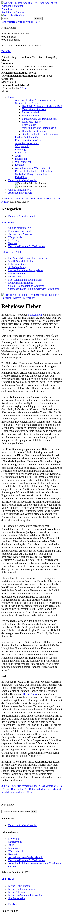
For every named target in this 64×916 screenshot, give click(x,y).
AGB (18, 155)
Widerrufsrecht (23, 161)
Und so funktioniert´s (26, 137)
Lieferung (20, 149)
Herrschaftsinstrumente (34, 130)
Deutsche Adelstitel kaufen (22, 180)
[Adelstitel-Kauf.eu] (12, 15)
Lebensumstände (31, 112)
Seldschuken (35, 314)
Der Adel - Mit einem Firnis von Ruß (42, 106)
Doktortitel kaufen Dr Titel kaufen (33, 171)
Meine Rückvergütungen (21, 889)
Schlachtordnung (31, 115)
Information (7, 222)
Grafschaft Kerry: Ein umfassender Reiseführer (33, 288)
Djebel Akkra (30, 694)
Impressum (21, 158)
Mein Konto (8, 879)
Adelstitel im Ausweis (27, 143)
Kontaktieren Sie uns (12, 12)
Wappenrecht (22, 146)
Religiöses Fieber (31, 121)
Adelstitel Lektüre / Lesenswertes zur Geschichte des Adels (35, 102)
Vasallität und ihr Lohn (34, 109)
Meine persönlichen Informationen (26, 895)
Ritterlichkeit (29, 124)
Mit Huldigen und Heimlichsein (39, 127)
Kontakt (19, 164)
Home (11, 97)
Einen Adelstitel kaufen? (28, 140)
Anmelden (7, 9)
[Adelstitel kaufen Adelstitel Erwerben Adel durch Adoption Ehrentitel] (32, 5)
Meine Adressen (17, 892)
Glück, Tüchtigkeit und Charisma (40, 134)
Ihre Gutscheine (16, 898)
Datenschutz (21, 152)
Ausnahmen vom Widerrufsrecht (32, 168)
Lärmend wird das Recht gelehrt (39, 118)
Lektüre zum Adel (11, 252)
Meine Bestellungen (19, 885)
